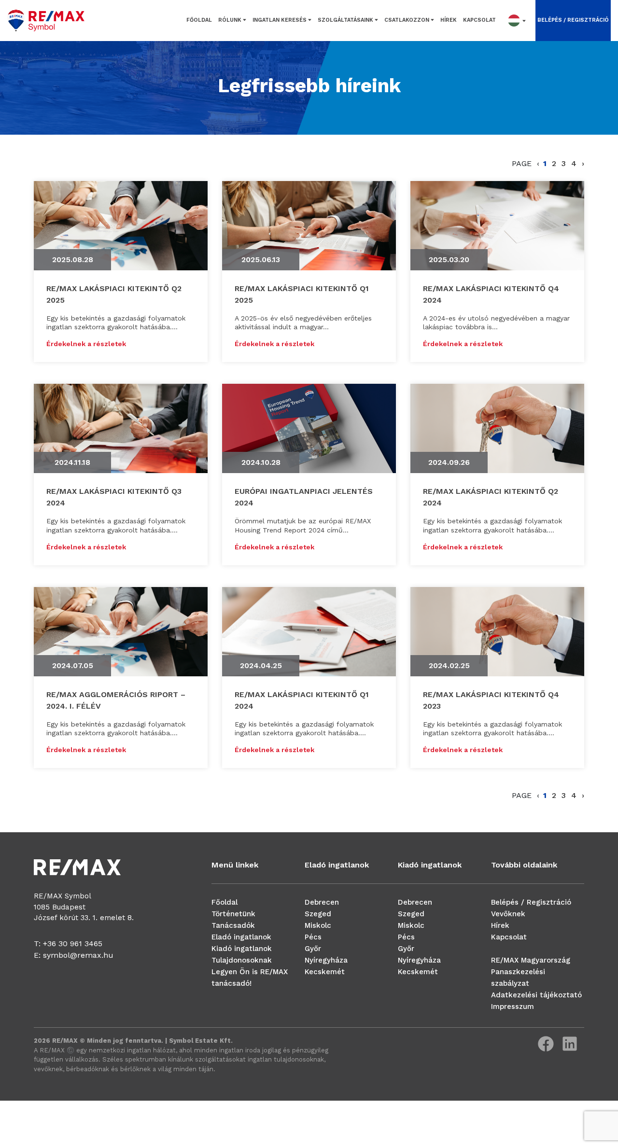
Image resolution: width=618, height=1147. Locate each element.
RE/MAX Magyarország (530, 960)
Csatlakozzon (407, 20)
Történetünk (233, 913)
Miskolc (318, 925)
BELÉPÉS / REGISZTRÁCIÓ (573, 20)
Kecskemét (325, 971)
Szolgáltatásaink (346, 20)
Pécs (313, 937)
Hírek (448, 20)
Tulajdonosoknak (241, 960)
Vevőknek (508, 913)
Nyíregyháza (326, 960)
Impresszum (512, 1006)
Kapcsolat (479, 20)
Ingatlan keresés (280, 20)
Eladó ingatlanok (241, 937)
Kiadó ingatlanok (241, 948)
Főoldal (199, 20)
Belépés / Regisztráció (531, 902)
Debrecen (322, 902)
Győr (313, 948)
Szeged (318, 913)
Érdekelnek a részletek (86, 344)
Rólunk (230, 20)
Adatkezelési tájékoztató (536, 995)
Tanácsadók (233, 925)
